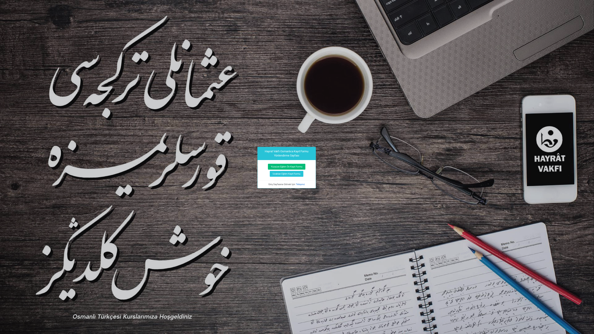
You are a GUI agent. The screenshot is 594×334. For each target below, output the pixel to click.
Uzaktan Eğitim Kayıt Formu (286, 174)
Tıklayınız (300, 184)
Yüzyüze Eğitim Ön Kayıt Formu (286, 166)
